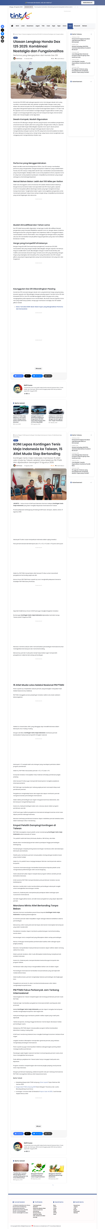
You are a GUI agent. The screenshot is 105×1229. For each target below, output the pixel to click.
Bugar (75, 1210)
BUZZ (17, 26)
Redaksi (35, 1207)
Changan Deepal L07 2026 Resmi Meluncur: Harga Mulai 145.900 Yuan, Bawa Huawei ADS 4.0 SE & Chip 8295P (38, 419)
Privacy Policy (37, 1213)
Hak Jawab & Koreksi (39, 1215)
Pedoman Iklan (37, 1214)
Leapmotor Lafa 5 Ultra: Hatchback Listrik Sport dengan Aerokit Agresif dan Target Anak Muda (56, 418)
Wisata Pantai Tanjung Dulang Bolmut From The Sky (47, 7)
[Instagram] (29, 394)
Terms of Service (38, 1210)
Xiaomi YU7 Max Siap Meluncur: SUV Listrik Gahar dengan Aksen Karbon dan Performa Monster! (19, 419)
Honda (39, 368)
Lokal (22, 26)
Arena (64, 26)
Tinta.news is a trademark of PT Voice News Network (47, 1226)
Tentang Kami (37, 1205)
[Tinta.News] (21, 16)
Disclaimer (36, 1211)
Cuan (48, 26)
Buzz (54, 1205)
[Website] (25, 394)
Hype (58, 26)
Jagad (37, 26)
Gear (70, 26)
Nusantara (30, 26)
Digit (53, 26)
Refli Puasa (19, 58)
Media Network (87, 2)
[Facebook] (27, 394)
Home (16, 34)
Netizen (84, 26)
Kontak (35, 1217)
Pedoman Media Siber (39, 1208)
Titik (43, 26)
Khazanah (77, 26)
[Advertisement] (69, 16)
